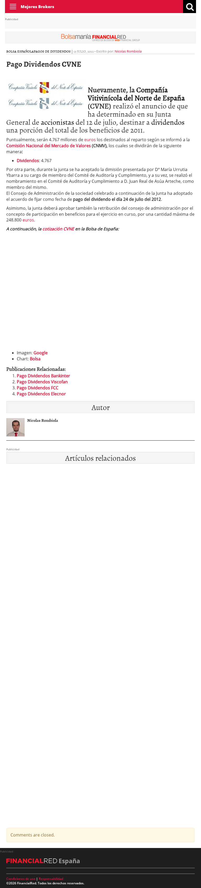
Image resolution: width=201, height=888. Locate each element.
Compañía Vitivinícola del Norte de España (136, 93)
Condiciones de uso (20, 878)
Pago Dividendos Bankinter (43, 376)
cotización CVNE (58, 229)
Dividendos (28, 160)
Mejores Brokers (37, 6)
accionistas (57, 121)
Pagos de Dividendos (52, 51)
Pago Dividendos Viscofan (42, 382)
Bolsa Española (20, 51)
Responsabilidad (51, 878)
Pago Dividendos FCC (37, 388)
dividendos (168, 121)
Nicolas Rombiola (128, 51)
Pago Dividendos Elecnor (41, 394)
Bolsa (35, 359)
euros (90, 140)
